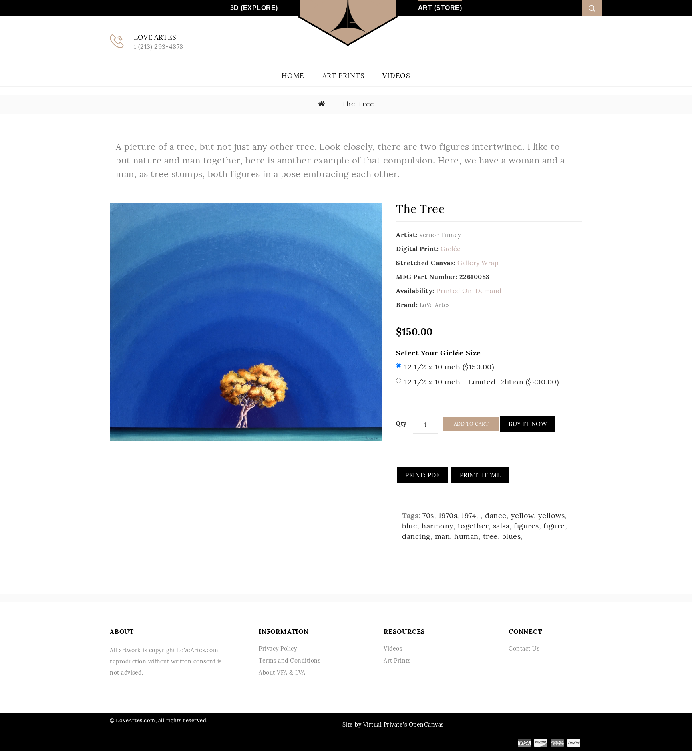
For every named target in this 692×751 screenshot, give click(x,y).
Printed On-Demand (469, 291)
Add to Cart (471, 424)
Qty (401, 423)
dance (496, 515)
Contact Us (524, 648)
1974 (468, 515)
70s (428, 515)
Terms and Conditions (289, 660)
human (466, 536)
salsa (501, 525)
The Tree (356, 103)
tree (490, 536)
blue (409, 525)
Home (293, 75)
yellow (522, 515)
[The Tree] (246, 321)
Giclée (451, 249)
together (473, 525)
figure (554, 525)
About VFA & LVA (282, 672)
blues (511, 536)
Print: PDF (422, 475)
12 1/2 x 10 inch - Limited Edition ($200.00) (481, 381)
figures (526, 525)
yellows (551, 515)
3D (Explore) (254, 7)
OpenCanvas (426, 724)
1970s (448, 515)
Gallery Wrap (478, 263)
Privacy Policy (278, 648)
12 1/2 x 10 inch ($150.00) (449, 366)
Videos (396, 75)
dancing (416, 536)
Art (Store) (440, 7)
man (442, 536)
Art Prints (343, 75)
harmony (437, 525)
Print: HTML (480, 475)
